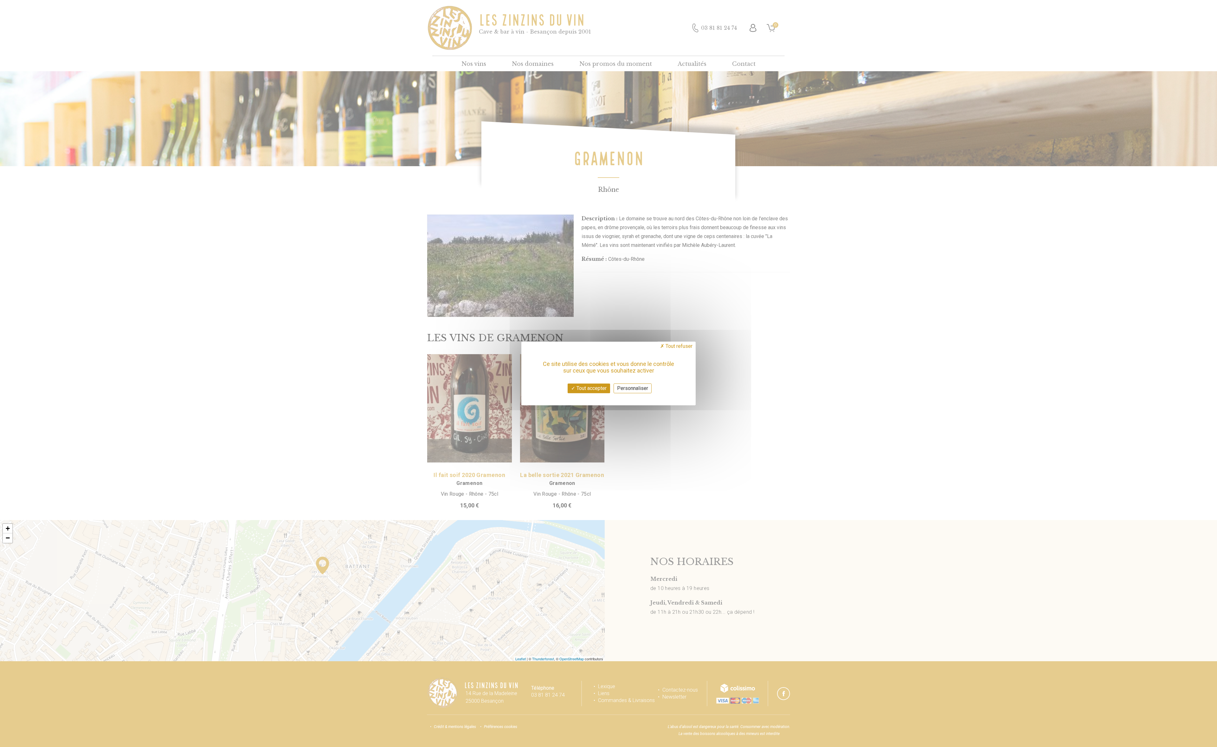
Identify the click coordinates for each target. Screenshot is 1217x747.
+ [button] (8, 528)
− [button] (8, 538)
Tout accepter (591, 388)
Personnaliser (632, 388)
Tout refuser (678, 346)
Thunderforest (543, 658)
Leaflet (520, 658)
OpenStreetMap (571, 658)
